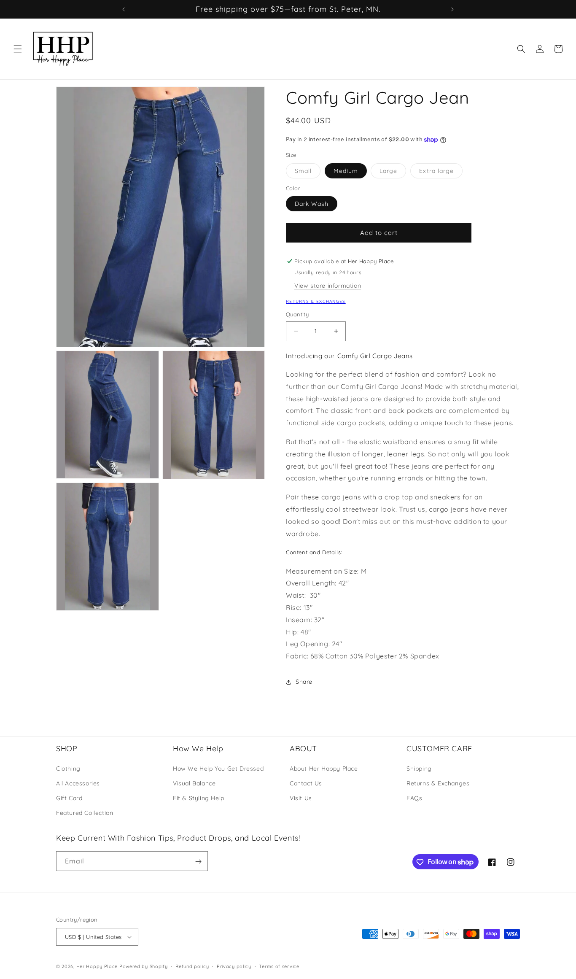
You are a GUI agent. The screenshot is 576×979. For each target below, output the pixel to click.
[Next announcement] (452, 9)
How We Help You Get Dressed (218, 768)
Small (307, 172)
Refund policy (192, 966)
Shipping (419, 768)
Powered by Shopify (143, 966)
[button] (17, 49)
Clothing (68, 768)
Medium (346, 171)
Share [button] (304, 681)
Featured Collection (84, 813)
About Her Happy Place (324, 768)
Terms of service (279, 966)
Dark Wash (311, 204)
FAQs (414, 798)
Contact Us (306, 783)
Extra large (441, 172)
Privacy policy (234, 966)
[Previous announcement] (123, 9)
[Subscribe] (198, 861)
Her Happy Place (97, 966)
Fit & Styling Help (198, 798)
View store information (327, 285)
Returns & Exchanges (316, 301)
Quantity (297, 314)
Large (393, 172)
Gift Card (69, 798)
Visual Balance (194, 783)
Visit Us (301, 798)
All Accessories (78, 783)
